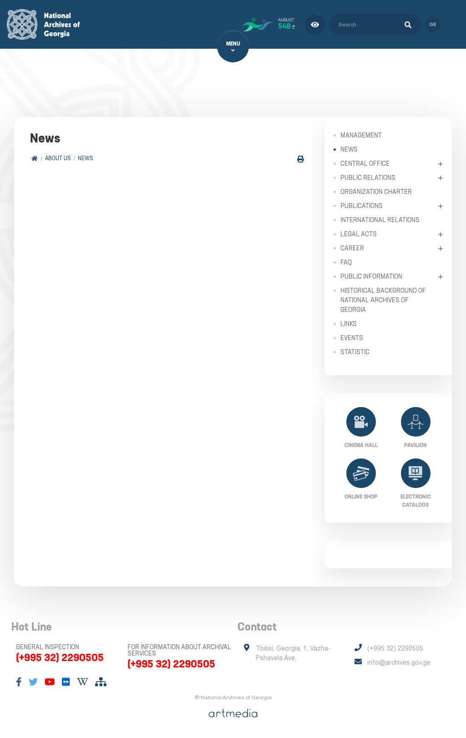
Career (352, 248)
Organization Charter (376, 192)
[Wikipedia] (82, 682)
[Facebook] (19, 682)
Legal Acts (358, 234)
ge (433, 24)
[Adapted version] (314, 24)
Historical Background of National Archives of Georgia (383, 300)
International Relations (380, 220)
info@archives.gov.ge (399, 662)
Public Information (371, 276)
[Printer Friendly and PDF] (300, 159)
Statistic (355, 352)
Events (351, 338)
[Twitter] (33, 682)
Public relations (367, 177)
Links (348, 324)
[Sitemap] (100, 682)
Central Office (365, 163)
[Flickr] (66, 682)
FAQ (346, 262)
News (85, 158)
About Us (58, 158)
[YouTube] (50, 682)
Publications (361, 206)
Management (361, 135)
